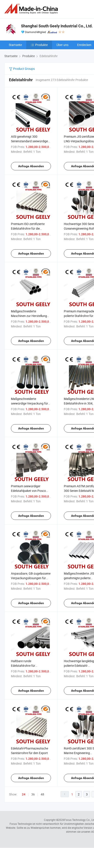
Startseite (15, 45)
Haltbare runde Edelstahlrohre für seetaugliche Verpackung (28, 665)
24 (23, 794)
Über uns (62, 45)
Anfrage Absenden (31, 166)
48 (42, 794)
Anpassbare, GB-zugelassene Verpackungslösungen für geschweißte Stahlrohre (30, 578)
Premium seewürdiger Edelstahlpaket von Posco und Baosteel (28, 490)
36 (33, 794)
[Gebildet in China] (31, 9)
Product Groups (23, 69)
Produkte (41, 45)
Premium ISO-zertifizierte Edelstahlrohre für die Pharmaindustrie (28, 228)
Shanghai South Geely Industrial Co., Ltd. (57, 26)
